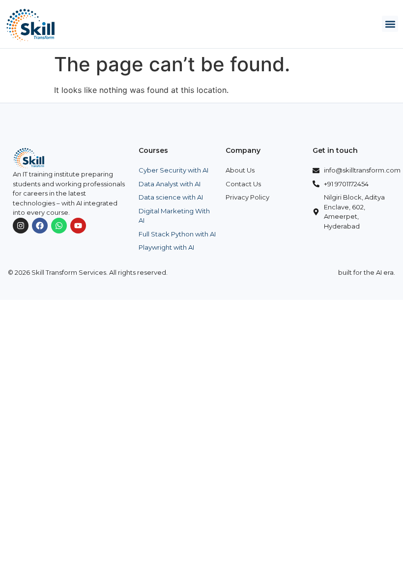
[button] (390, 24)
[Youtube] (78, 225)
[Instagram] (21, 225)
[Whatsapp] (59, 225)
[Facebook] (40, 225)
